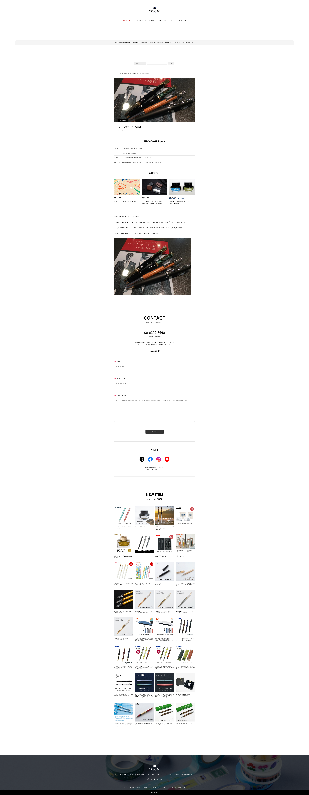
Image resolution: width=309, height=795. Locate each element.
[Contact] (161, 779)
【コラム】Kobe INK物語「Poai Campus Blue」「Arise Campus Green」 (180, 202)
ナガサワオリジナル (135, 787)
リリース (144, 198)
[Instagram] (148, 779)
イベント (173, 20)
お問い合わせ (182, 20)
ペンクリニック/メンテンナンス (154, 774)
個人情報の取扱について (188, 774)
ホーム (126, 787)
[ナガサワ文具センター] (154, 10)
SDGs (177, 774)
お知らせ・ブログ (127, 20)
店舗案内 (151, 20)
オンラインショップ (162, 20)
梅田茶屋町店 (123, 120)
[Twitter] (151, 779)
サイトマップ (172, 787)
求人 (166, 774)
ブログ (115, 198)
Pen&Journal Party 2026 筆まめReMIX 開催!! (125, 201)
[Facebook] (154, 779)
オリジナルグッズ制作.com (137, 774)
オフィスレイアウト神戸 (121, 774)
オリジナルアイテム (141, 20)
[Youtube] (158, 779)
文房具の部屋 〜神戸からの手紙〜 (177, 198)
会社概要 (171, 774)
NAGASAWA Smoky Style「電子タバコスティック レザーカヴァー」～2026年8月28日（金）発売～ (154, 202)
